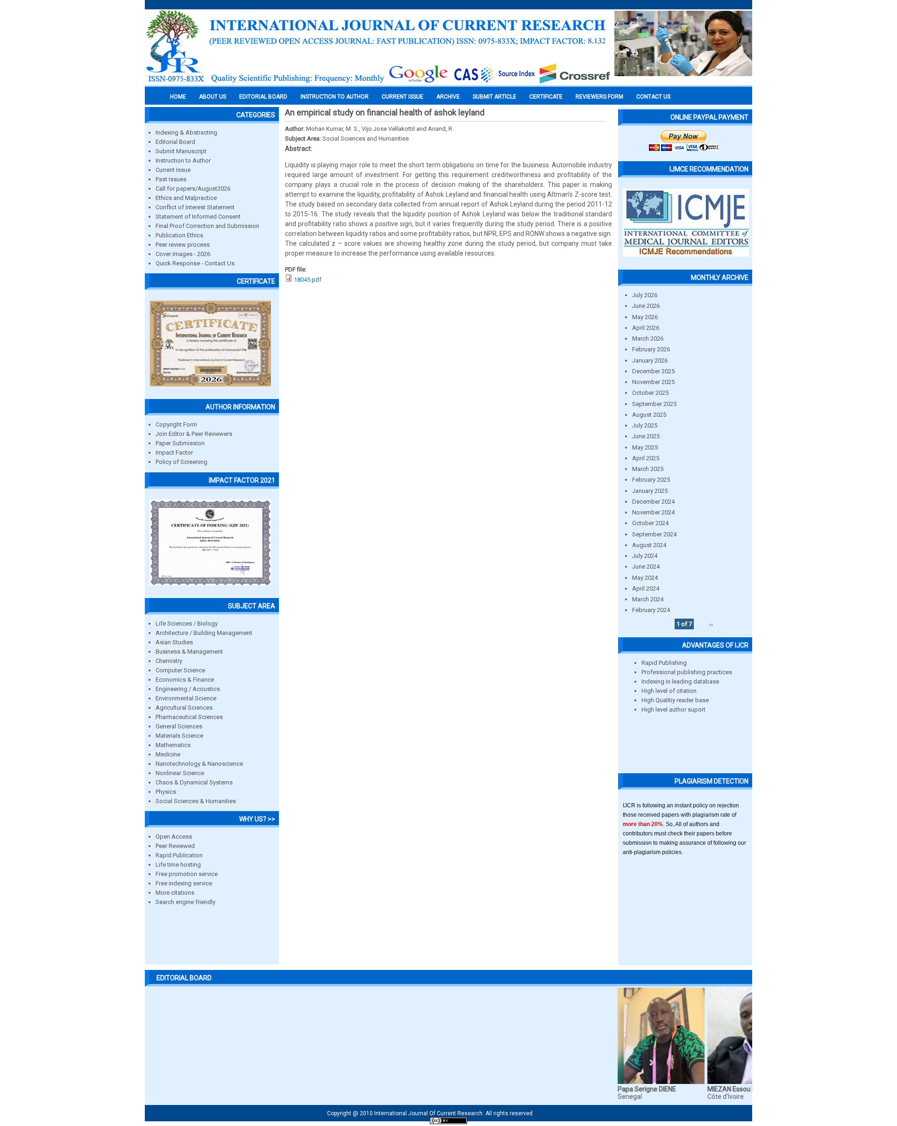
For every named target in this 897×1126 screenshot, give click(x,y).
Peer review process (183, 244)
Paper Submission (180, 443)
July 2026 (644, 295)
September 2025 (654, 403)
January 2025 (650, 490)
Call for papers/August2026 (193, 188)
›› (711, 623)
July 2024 (644, 555)
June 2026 (646, 305)
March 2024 (647, 599)
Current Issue (402, 96)
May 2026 (645, 317)
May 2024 (645, 577)
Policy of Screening (181, 461)
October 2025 (650, 392)
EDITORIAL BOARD (263, 96)
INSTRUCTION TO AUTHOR (334, 96)
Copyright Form (176, 424)
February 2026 (651, 349)
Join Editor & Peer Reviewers (194, 433)
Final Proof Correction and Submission (207, 225)
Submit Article (494, 96)
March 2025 (647, 468)
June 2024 (646, 566)
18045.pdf (307, 279)
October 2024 (650, 523)
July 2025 (644, 425)
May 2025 (645, 447)
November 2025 (653, 381)
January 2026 (650, 360)
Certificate (545, 96)
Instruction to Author (183, 160)
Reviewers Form (599, 96)
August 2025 (649, 414)
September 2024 (654, 534)
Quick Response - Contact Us (195, 263)
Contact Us (653, 96)
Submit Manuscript (181, 151)
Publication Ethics (179, 235)
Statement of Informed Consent (198, 216)
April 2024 (645, 588)
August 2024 (649, 545)
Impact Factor (174, 452)
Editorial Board (175, 141)
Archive (448, 96)
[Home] (378, 82)
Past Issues (171, 179)
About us (212, 96)
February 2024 (651, 609)
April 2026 (645, 327)
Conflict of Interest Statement (195, 207)
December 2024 (653, 501)
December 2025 (653, 371)
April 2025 (645, 458)
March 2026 (647, 338)
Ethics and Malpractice (186, 197)
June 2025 (646, 436)
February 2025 (651, 479)
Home (178, 96)
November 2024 (653, 512)
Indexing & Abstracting (186, 132)
